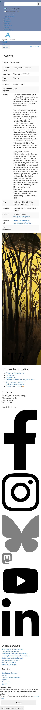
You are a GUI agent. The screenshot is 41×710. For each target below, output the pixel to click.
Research (7, 21)
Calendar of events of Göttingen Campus (20, 380)
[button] (4, 42)
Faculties (7, 19)
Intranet (4, 679)
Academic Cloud (13, 660)
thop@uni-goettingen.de (21, 217)
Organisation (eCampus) (10, 651)
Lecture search (11, 375)
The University (9, 16)
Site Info (4, 684)
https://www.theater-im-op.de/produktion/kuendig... (22, 222)
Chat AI (4, 660)
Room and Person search (15, 373)
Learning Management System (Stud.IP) (16, 656)
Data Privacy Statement (10, 673)
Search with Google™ (13, 9)
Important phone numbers (11, 677)
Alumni (6, 27)
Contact (4, 675)
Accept (18, 703)
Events (5, 47)
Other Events (10, 377)
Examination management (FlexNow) (14, 653)
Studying (7, 23)
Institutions (8, 25)
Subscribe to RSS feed (14, 386)
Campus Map (6, 682)
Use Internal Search (12, 12)
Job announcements (9, 662)
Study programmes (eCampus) (12, 649)
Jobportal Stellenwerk (9, 664)
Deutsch (35, 46)
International (8, 30)
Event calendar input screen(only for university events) (15, 383)
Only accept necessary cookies (12, 708)
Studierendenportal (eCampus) (12, 658)
